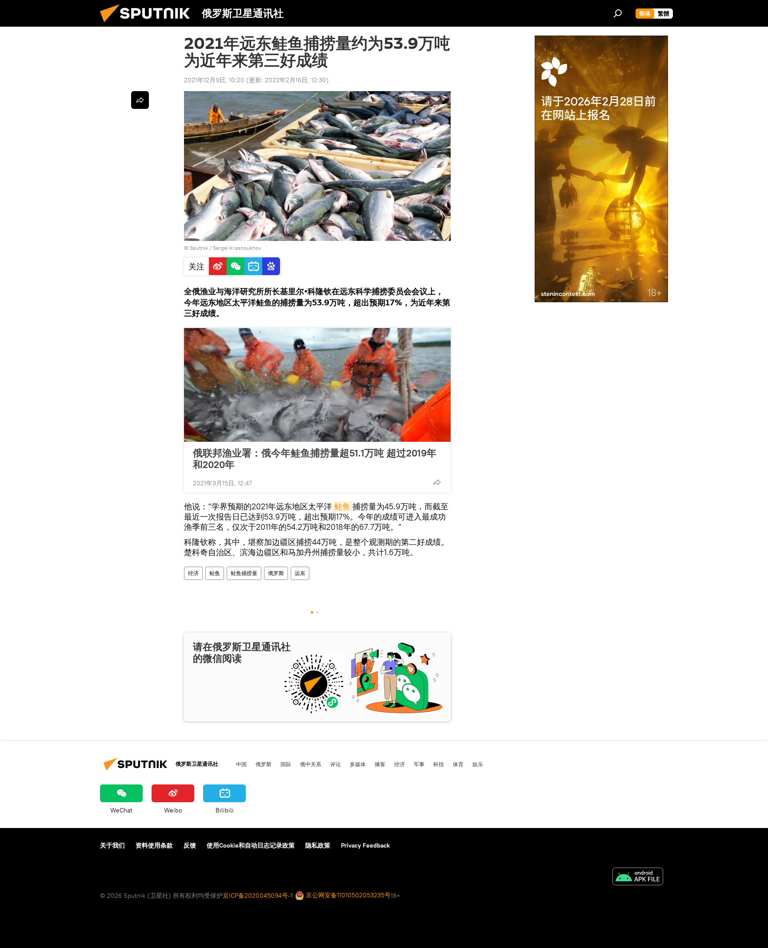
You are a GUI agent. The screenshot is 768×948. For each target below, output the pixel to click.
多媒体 (358, 764)
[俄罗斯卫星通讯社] (148, 24)
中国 (241, 764)
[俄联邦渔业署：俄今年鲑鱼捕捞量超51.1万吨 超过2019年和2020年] (317, 385)
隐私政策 (317, 845)
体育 (458, 764)
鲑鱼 (342, 506)
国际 (285, 764)
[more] (437, 482)
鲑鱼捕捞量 (244, 573)
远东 (300, 573)
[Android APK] (638, 878)
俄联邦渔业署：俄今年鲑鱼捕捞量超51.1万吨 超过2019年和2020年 (314, 458)
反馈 (190, 845)
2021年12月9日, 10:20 (214, 80)
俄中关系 (310, 764)
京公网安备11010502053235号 (347, 895)
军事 (419, 764)
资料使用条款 (154, 845)
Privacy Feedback (365, 845)
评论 (335, 764)
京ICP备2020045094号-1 (258, 896)
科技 (438, 764)
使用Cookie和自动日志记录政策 (251, 845)
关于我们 (112, 845)
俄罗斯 (276, 573)
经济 (193, 573)
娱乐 (477, 764)
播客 (380, 764)
